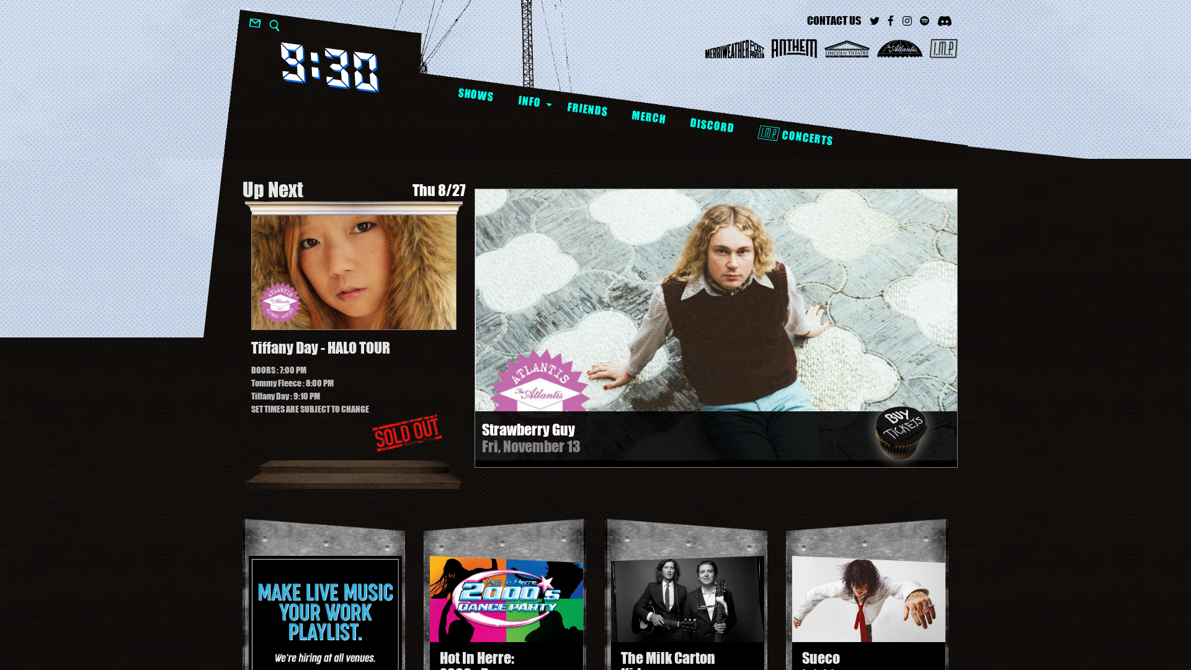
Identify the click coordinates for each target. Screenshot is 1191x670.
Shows (475, 95)
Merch (648, 117)
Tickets (901, 433)
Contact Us (834, 20)
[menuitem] (475, 95)
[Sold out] (407, 433)
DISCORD (711, 125)
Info (529, 101)
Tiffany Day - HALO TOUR (320, 348)
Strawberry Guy (528, 430)
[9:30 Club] (329, 67)
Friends (587, 109)
